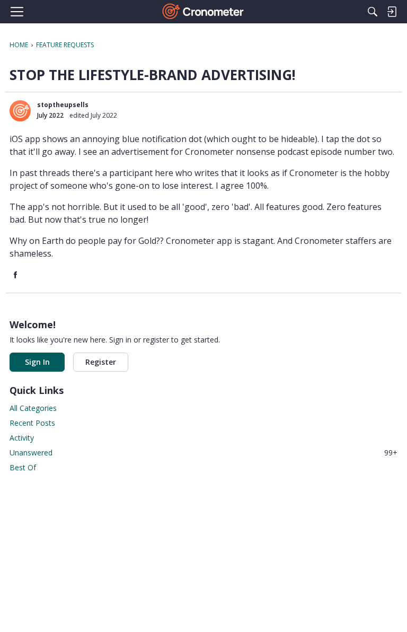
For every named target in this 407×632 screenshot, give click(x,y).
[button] (20, 110)
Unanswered (203, 452)
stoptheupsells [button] (63, 104)
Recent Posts (32, 423)
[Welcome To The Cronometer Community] (204, 11)
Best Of (23, 467)
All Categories (33, 408)
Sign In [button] (37, 362)
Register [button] (100, 362)
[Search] (372, 11)
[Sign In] (391, 11)
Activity (22, 438)
